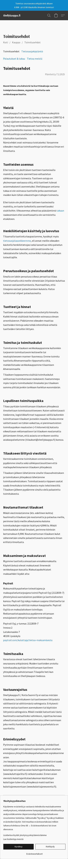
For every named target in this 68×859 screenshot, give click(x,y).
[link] (34, 853)
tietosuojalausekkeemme (17, 240)
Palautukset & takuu (14, 58)
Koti (5, 42)
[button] (11, 15)
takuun (60, 210)
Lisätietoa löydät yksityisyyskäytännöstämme (25, 835)
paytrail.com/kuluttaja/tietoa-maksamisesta (27, 640)
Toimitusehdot (32, 42)
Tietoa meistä (34, 58)
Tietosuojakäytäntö (32, 51)
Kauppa (16, 42)
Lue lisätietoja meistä (13, 839)
